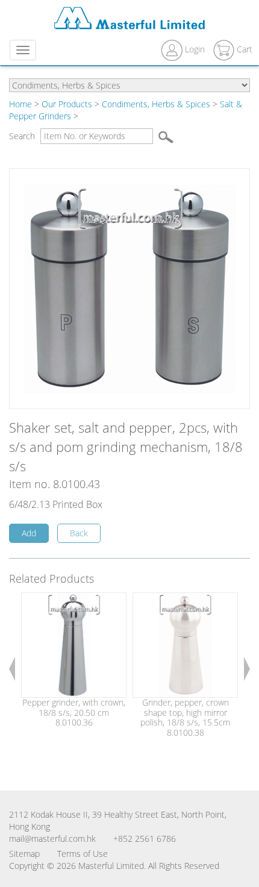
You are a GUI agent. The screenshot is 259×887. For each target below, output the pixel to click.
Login (195, 49)
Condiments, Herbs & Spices (156, 104)
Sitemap (24, 853)
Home (20, 104)
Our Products (67, 104)
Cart (243, 49)
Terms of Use (82, 853)
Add (29, 533)
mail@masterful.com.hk (52, 838)
